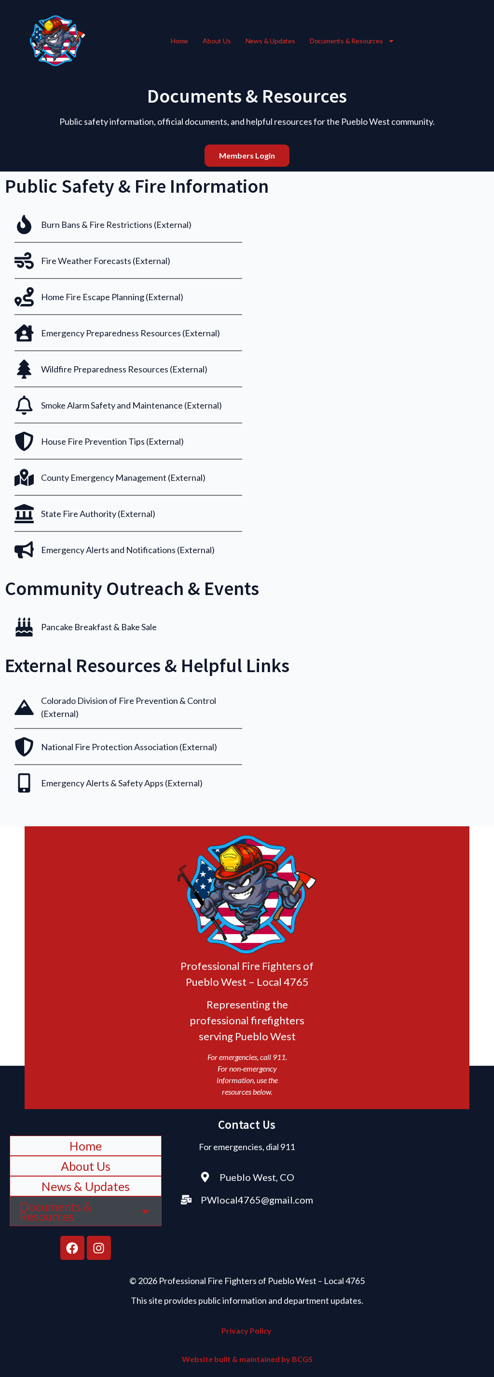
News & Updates (270, 41)
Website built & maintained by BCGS (247, 1359)
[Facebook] (72, 1248)
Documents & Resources (346, 41)
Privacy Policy (247, 1330)
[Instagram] (99, 1248)
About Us (217, 41)
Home (179, 41)
